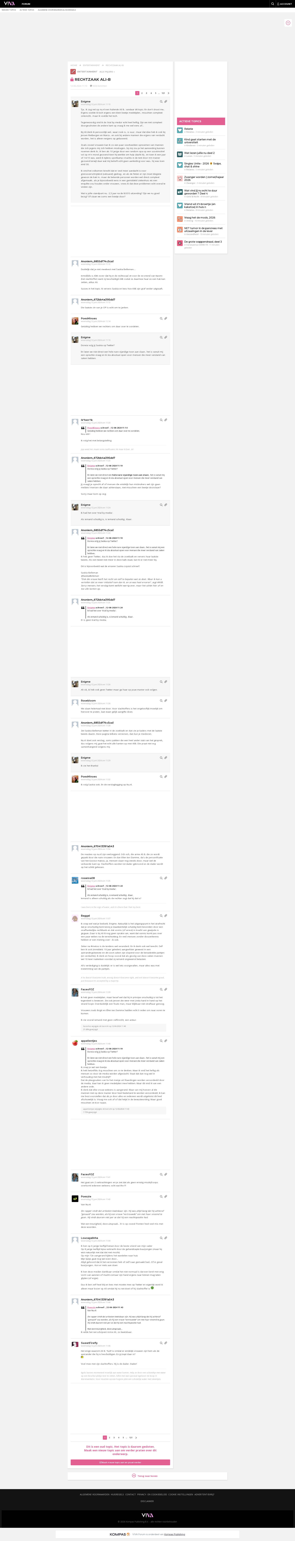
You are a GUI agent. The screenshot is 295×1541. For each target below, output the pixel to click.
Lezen (189, 156)
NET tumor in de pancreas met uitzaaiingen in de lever (203, 230)
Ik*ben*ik (87, 420)
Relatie (188, 128)
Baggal (85, 915)
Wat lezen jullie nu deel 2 (199, 153)
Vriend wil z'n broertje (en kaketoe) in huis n (199, 205)
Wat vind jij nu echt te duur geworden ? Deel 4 (200, 192)
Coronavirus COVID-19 (197, 244)
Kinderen (190, 145)
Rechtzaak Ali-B (115, 65)
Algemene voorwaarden (94, 1494)
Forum (26, 3)
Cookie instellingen (180, 1494)
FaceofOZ (87, 989)
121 (163, 93)
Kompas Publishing (174, 1534)
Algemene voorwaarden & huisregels (57, 10)
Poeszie (86, 1196)
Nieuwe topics (9, 10)
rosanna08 (88, 878)
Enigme (86, 101)
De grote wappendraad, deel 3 (203, 241)
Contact (130, 1494)
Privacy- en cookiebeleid (152, 1494)
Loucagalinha (89, 1238)
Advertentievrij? (204, 1494)
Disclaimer (147, 1501)
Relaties (190, 132)
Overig (189, 220)
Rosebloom (88, 700)
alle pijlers (106, 71)
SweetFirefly (89, 1343)
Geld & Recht (192, 196)
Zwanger (190, 183)
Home (74, 65)
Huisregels (117, 1494)
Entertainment (91, 65)
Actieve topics (27, 10)
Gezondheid (192, 234)
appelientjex (89, 1040)
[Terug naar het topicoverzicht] (73, 73)
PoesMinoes (89, 318)
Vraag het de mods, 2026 (199, 217)
